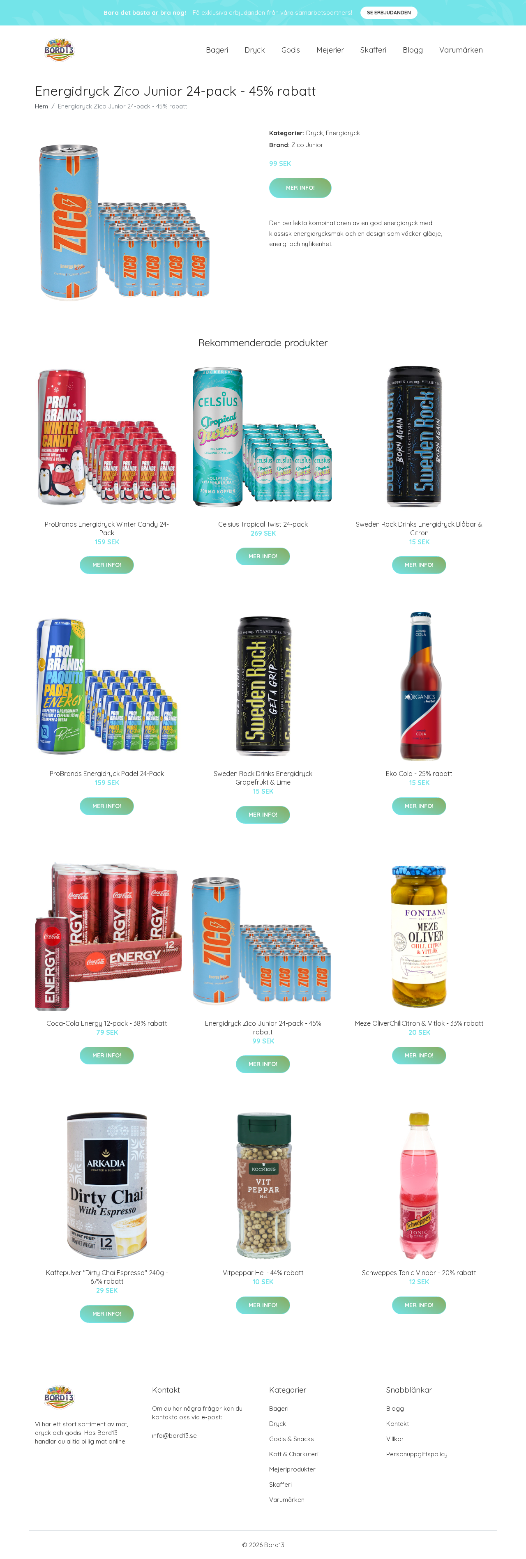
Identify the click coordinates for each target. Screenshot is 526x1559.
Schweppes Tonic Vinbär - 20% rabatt (419, 1273)
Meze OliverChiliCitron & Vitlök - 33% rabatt (419, 1023)
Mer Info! (300, 187)
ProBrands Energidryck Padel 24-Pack (107, 773)
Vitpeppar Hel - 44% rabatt (263, 1273)
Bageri (217, 50)
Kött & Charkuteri (293, 1454)
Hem (41, 106)
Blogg (413, 50)
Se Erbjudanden (389, 12)
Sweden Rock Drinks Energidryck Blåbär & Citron (419, 528)
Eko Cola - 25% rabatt (419, 773)
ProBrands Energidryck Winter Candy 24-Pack (107, 528)
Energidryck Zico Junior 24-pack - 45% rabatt (263, 1027)
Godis (290, 50)
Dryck (255, 50)
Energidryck (343, 133)
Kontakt (397, 1424)
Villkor (395, 1439)
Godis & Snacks (291, 1439)
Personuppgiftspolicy (417, 1454)
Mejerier (330, 50)
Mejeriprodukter (292, 1469)
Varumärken (461, 50)
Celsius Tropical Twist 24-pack (263, 524)
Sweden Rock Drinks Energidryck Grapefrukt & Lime (263, 777)
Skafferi (373, 50)
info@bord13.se (174, 1435)
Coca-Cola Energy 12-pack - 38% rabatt (106, 1023)
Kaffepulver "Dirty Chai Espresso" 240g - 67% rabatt (107, 1277)
